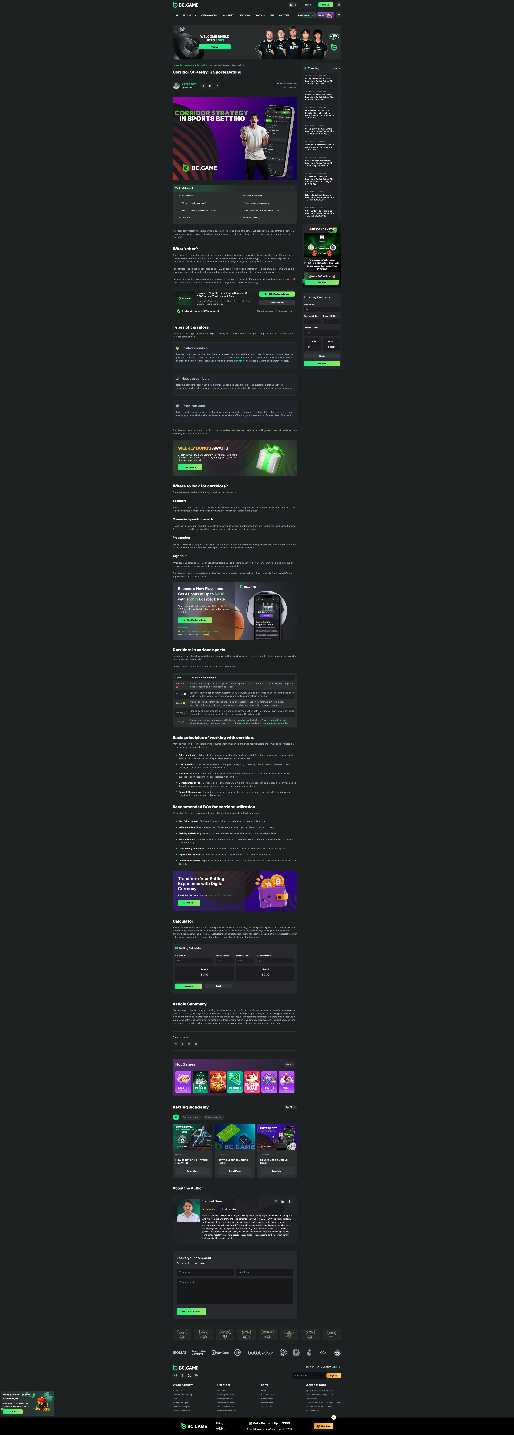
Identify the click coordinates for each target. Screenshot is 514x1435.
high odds (238, 360)
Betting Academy (209, 15)
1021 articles (230, 1209)
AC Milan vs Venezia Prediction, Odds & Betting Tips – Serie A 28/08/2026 (319, 147)
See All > (336, 68)
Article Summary (253, 218)
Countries (228, 15)
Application (303, 15)
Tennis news (266, 1406)
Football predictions (225, 1394)
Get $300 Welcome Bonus (277, 294)
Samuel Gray (189, 83)
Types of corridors (254, 195)
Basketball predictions (226, 1402)
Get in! (13, 1412)
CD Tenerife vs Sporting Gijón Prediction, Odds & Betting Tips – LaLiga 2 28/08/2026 (319, 213)
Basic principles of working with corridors (199, 210)
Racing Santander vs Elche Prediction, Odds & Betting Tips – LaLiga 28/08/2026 (319, 81)
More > (289, 1064)
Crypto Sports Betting (182, 1394)
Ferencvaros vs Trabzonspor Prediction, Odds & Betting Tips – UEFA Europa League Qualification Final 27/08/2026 (321, 264)
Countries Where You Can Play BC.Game (323, 1402)
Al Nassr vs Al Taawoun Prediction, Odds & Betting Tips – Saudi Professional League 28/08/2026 (319, 180)
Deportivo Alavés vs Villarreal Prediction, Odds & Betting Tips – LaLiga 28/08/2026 (319, 97)
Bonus (321, 15)
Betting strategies (204, 65)
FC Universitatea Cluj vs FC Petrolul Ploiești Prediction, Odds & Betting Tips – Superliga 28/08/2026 (319, 114)
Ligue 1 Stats (311, 1398)
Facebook (217, 86)
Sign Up (325, 5)
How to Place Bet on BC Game (319, 1406)
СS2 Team (284, 15)
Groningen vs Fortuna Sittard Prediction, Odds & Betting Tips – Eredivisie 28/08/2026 (319, 131)
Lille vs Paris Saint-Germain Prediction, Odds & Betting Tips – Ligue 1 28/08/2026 (319, 197)
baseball (241, 720)
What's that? (187, 195)
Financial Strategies (181, 1406)
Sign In (308, 5)
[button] (235, 188)
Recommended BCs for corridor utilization (264, 210)
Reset (218, 986)
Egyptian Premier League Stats (319, 1390)
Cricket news (267, 1398)
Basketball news (268, 1394)
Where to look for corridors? (194, 203)
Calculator (186, 218)
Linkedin (210, 86)
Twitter (203, 86)
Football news (267, 1402)
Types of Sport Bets (181, 1410)
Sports (175, 1398)
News (263, 1390)
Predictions (189, 15)
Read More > (190, 467)
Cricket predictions (225, 1406)
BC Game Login (312, 1410)
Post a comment (191, 1311)
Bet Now (189, 986)
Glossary (260, 15)
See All (289, 1107)
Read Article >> (189, 903)
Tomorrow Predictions (226, 1410)
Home (175, 15)
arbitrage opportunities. (276, 723)
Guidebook (244, 15)
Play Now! (325, 1426)
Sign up (333, 1375)
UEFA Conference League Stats (319, 1394)
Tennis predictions (225, 1398)
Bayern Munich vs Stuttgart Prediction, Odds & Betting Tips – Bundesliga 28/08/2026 (319, 163)
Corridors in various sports (257, 203)
